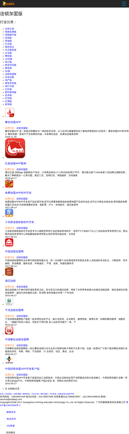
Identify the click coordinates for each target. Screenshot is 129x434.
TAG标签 (52, 394)
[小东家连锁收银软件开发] (9, 216)
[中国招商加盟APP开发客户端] (9, 363)
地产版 (8, 80)
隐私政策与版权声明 (66, 394)
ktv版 (7, 71)
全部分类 (9, 28)
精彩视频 (17, 394)
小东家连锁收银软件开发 (19, 222)
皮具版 (8, 95)
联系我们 (8, 394)
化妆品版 (9, 77)
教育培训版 (10, 65)
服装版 (8, 68)
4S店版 (8, 59)
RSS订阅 (35, 394)
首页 (2, 394)
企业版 (8, 53)
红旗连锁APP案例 (15, 163)
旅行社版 (9, 86)
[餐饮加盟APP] (9, 116)
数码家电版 (10, 92)
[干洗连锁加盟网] (9, 304)
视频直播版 (10, 31)
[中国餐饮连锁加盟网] (9, 333)
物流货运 (9, 47)
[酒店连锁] (9, 275)
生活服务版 (10, 50)
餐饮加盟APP (13, 122)
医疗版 (8, 62)
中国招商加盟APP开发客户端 (22, 368)
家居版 (8, 104)
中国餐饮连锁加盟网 (17, 339)
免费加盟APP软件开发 (18, 192)
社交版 (8, 44)
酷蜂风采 (26, 394)
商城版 (8, 41)
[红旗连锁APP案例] (15, 157)
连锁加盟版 (10, 74)
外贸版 (8, 98)
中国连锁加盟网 (14, 251)
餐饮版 (8, 56)
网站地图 (44, 394)
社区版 (8, 89)
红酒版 (8, 101)
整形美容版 (10, 83)
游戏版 (8, 38)
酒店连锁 (10, 280)
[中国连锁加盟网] (9, 245)
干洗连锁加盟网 (14, 310)
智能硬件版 (10, 34)
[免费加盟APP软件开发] (9, 187)
